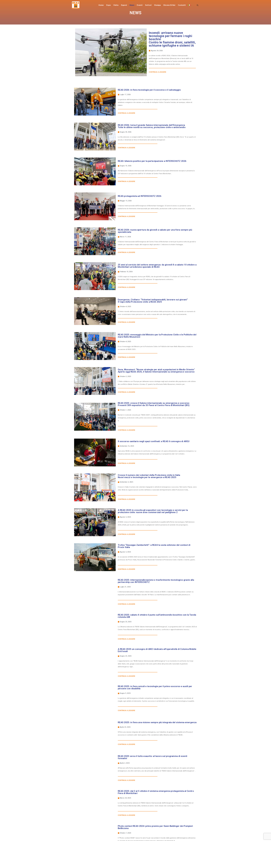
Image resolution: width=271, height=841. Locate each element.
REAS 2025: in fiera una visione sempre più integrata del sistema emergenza (157, 722)
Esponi (124, 5)
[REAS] (75, 5)
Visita (115, 5)
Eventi (139, 5)
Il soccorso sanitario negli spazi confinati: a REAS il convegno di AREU (153, 441)
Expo (108, 5)
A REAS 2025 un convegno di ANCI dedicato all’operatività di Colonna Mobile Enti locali (157, 650)
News (132, 5)
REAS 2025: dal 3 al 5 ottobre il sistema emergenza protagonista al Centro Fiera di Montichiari (156, 792)
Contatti (182, 5)
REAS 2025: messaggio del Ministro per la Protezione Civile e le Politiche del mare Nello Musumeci (157, 335)
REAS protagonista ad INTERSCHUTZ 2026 (139, 196)
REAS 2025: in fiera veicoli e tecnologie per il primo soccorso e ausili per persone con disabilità (155, 687)
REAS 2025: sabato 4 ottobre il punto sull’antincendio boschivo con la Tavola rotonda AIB (157, 616)
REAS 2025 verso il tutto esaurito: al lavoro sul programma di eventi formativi (152, 757)
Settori (148, 5)
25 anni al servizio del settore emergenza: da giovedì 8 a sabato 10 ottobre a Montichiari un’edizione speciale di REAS (157, 265)
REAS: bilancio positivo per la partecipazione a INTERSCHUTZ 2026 (152, 161)
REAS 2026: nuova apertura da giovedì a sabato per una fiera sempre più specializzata (155, 231)
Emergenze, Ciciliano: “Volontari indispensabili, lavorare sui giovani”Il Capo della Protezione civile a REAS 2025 (153, 300)
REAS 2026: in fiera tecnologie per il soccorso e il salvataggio (149, 90)
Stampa (157, 5)
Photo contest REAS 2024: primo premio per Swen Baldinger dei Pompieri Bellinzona (155, 827)
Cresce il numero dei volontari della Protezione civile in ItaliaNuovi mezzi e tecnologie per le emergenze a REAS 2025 (149, 476)
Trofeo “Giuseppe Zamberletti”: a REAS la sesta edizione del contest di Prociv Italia (154, 546)
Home (101, 5)
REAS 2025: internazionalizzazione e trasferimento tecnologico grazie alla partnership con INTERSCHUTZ (156, 581)
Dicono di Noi (169, 5)
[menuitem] (189, 5)
